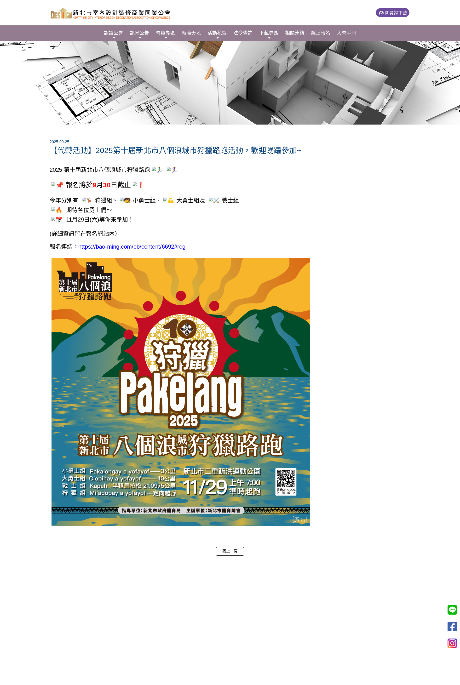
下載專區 (268, 33)
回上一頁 (230, 551)
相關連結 (294, 33)
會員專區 (165, 33)
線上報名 (320, 33)
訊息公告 (139, 33)
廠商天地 (191, 33)
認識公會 (113, 33)
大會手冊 (346, 33)
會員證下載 (396, 13)
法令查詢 (243, 33)
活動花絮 (217, 33)
